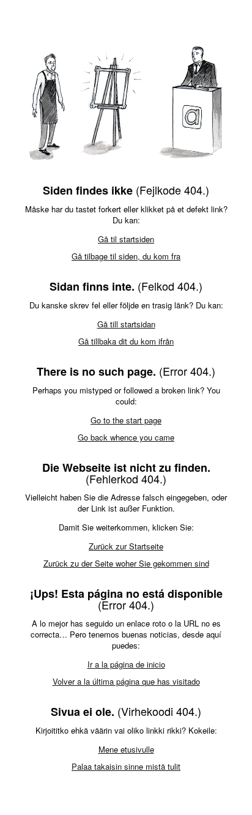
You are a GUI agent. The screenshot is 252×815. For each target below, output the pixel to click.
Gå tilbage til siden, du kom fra (126, 256)
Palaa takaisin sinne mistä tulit (126, 766)
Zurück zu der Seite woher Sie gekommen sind (126, 563)
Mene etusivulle (126, 749)
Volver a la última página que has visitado (126, 681)
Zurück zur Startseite (126, 546)
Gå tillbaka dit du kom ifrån (126, 341)
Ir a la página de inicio (126, 664)
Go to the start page (126, 420)
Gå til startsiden (126, 239)
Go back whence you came (126, 437)
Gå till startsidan (126, 324)
